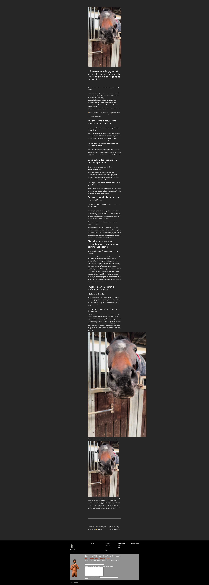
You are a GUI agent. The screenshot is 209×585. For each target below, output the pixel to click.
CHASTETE (72, 549)
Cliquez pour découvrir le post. (110, 327)
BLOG (92, 543)
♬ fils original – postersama (94, 116)
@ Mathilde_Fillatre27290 (100, 109)
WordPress (76, 582)
